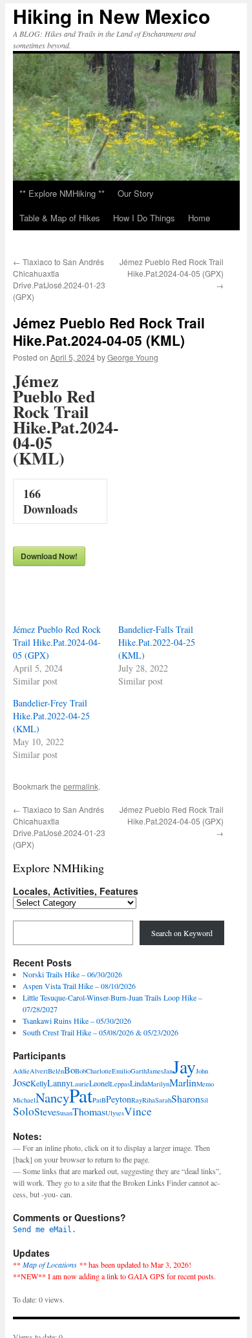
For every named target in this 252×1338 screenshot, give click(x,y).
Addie (21, 1070)
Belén (56, 1070)
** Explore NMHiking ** (62, 193)
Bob (80, 1070)
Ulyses (114, 1112)
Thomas (88, 1111)
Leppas (120, 1083)
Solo (23, 1111)
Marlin (182, 1082)
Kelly (38, 1083)
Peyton (118, 1099)
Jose (21, 1082)
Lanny (58, 1083)
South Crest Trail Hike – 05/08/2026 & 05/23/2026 (100, 1032)
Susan (64, 1112)
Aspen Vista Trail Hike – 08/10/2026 (79, 986)
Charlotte (99, 1070)
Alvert (39, 1070)
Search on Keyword (182, 933)
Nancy (52, 1097)
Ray (136, 1099)
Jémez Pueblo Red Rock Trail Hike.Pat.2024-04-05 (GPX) (172, 273)
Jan (168, 1070)
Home (199, 218)
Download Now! (49, 556)
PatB (99, 1099)
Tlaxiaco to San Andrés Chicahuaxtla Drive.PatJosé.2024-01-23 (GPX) (59, 279)
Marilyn (158, 1083)
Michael (24, 1099)
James (155, 1070)
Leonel (99, 1083)
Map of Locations (50, 1264)
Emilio (121, 1070)
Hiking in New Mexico (111, 16)
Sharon (185, 1098)
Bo (69, 1069)
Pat (80, 1095)
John (202, 1070)
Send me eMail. (44, 1229)
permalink (80, 786)
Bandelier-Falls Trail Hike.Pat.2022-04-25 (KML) (156, 642)
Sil (204, 1099)
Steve (45, 1111)
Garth (139, 1070)
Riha (148, 1099)
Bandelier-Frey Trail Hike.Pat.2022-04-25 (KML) (51, 716)
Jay (184, 1067)
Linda (138, 1083)
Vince (138, 1111)
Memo (205, 1083)
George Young (132, 357)
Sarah (163, 1099)
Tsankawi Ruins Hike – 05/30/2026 (77, 1020)
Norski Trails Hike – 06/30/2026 (72, 974)
